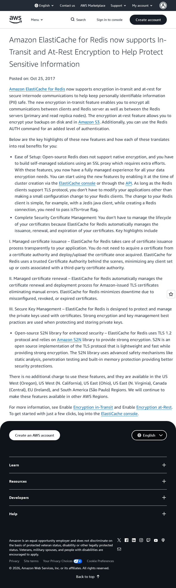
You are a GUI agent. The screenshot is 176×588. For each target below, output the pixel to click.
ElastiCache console (77, 183)
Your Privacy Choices (57, 561)
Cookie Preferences (100, 561)
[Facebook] (126, 540)
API (129, 183)
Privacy (14, 561)
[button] (148, 20)
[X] (119, 540)
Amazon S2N (69, 339)
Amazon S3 (89, 121)
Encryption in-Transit (93, 407)
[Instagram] (141, 540)
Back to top (85, 576)
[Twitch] (148, 540)
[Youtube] (156, 540)
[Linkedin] (134, 540)
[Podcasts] (163, 540)
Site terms (31, 561)
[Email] (119, 549)
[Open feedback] (171, 294)
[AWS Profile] (163, 5)
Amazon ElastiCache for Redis (37, 88)
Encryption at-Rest (154, 407)
